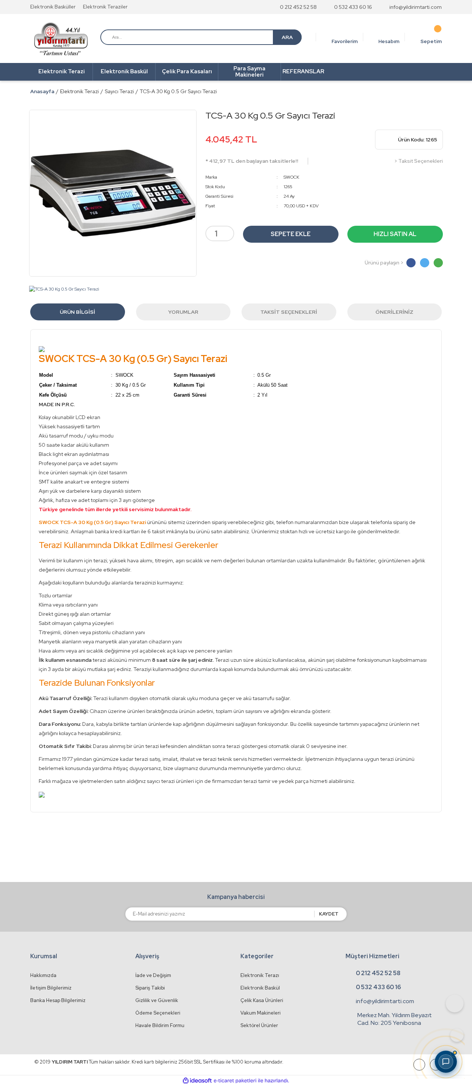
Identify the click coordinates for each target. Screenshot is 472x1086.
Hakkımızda (43, 975)
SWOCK (291, 177)
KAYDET (329, 914)
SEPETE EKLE (290, 234)
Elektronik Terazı (259, 975)
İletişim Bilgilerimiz (51, 988)
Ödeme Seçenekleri (157, 1013)
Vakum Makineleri (260, 1013)
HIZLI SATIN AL (395, 234)
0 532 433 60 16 (353, 7)
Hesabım (388, 41)
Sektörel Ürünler (259, 1025)
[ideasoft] (197, 1080)
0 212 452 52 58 (298, 7)
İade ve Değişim (153, 975)
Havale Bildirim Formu (159, 1025)
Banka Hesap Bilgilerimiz (58, 1000)
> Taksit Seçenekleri (418, 161)
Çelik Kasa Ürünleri (261, 1000)
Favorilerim (345, 41)
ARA (287, 37)
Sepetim (431, 41)
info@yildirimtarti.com (415, 7)
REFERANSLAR (303, 71)
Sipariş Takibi (150, 988)
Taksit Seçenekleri (288, 312)
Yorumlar (183, 312)
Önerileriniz (394, 312)
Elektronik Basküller (53, 7)
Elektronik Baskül (260, 988)
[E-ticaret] (235, 1081)
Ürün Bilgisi (77, 312)
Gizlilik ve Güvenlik (156, 1000)
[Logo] (60, 39)
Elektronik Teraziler (105, 7)
